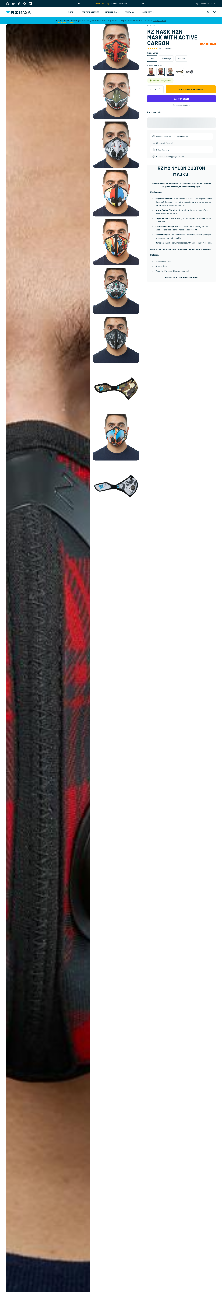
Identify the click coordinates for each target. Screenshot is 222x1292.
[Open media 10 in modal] (116, 437)
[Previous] (79, 3)
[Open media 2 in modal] (116, 96)
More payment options (181, 105)
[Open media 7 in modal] (116, 291)
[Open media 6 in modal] (116, 242)
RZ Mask (151, 25)
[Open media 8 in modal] (116, 340)
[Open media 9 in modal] (116, 388)
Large (152, 58)
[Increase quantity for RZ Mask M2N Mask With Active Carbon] (160, 89)
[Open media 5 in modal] (116, 193)
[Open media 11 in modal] (116, 486)
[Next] (143, 3)
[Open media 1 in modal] (116, 47)
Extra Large (166, 58)
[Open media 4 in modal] (116, 145)
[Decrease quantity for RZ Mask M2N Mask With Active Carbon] (150, 89)
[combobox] (206, 3)
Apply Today (159, 20)
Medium (181, 58)
